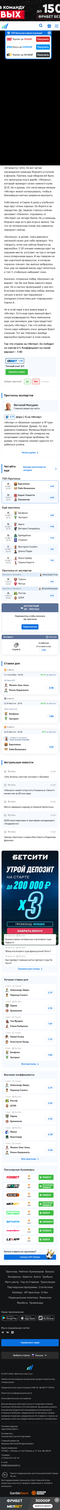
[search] (40, 26)
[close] (49, 33)
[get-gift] (49, 26)
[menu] (56, 26)
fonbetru (30, 755)
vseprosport (5, 26)
